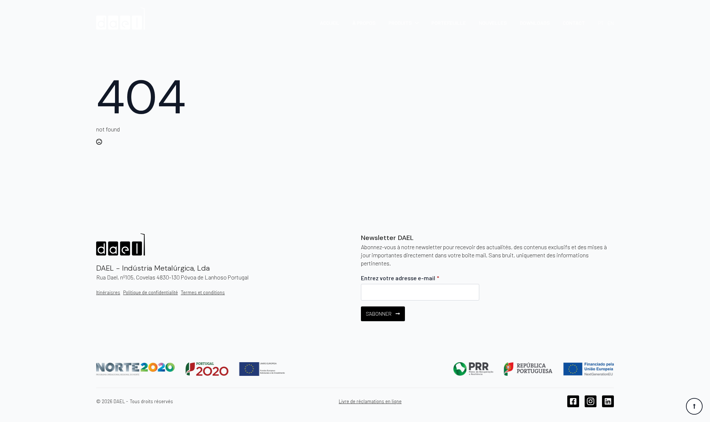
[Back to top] (694, 406)
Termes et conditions (203, 292)
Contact (574, 22)
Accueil (329, 22)
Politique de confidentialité (150, 292)
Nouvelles (493, 22)
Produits (400, 22)
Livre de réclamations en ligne (370, 401)
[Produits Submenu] (415, 22)
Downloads (535, 22)
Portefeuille (449, 22)
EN (611, 23)
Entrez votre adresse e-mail (400, 278)
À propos (364, 22)
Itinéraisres (108, 292)
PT (601, 23)
